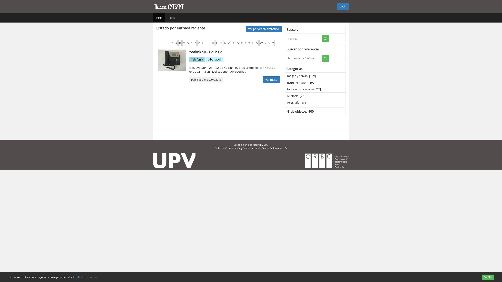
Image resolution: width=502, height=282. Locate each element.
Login (342, 6)
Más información (87, 277)
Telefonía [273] (296, 96)
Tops (171, 18)
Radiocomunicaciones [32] (303, 89)
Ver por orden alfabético (263, 29)
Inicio (159, 18)
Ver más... (271, 79)
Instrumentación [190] (300, 82)
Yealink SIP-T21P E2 (205, 52)
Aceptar (488, 277)
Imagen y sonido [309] (301, 76)
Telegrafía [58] (296, 102)
